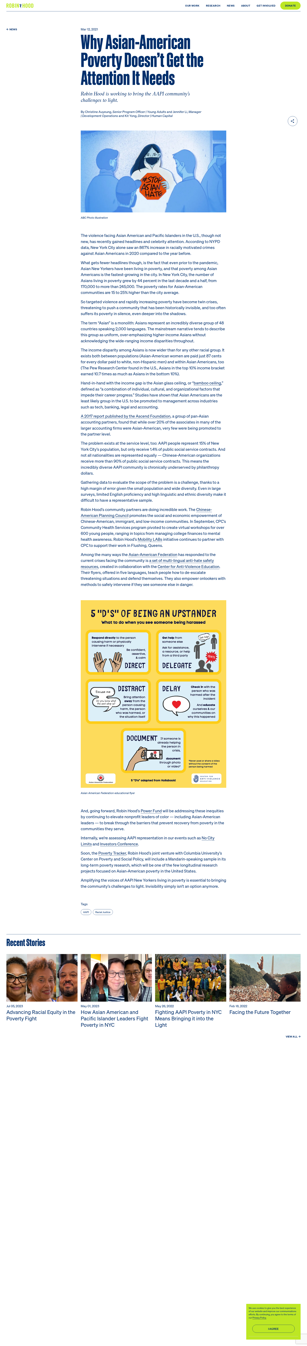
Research (213, 5)
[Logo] (20, 5)
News (231, 5)
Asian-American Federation (153, 554)
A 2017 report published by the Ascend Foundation (125, 416)
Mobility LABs (150, 539)
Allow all (273, 1329)
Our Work (192, 5)
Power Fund (151, 810)
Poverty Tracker (112, 853)
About (245, 5)
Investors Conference (119, 843)
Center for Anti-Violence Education (188, 566)
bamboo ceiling (207, 382)
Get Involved (266, 5)
